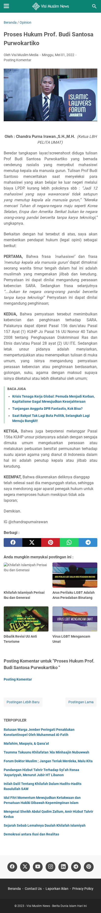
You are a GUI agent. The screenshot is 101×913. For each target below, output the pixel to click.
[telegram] (88, 542)
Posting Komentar (17, 60)
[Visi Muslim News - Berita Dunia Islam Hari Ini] (50, 6)
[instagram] (50, 867)
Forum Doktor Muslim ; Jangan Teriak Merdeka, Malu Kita (48, 761)
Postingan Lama (81, 702)
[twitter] (31, 542)
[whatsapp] (69, 542)
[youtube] (38, 867)
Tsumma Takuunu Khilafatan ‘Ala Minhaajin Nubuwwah (46, 752)
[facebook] (13, 542)
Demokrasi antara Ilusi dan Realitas (31, 834)
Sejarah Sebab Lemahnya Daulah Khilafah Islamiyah (45, 825)
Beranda (14, 889)
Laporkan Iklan (57, 889)
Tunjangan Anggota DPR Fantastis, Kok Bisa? (47, 409)
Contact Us (33, 889)
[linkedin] (63, 867)
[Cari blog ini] (94, 6)
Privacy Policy (82, 889)
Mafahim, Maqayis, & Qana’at (26, 743)
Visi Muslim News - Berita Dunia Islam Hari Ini (56, 906)
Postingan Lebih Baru (23, 702)
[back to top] (91, 902)
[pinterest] (50, 542)
